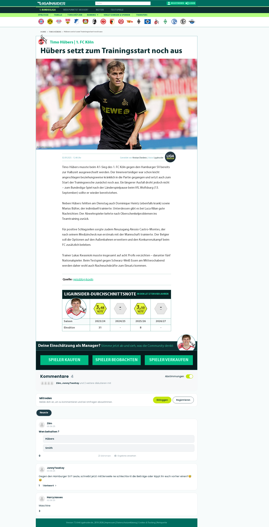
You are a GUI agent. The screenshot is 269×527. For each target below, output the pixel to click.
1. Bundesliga (47, 10)
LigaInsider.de (86, 523)
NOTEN (100, 10)
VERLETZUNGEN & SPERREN (117, 15)
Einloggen (162, 399)
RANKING (91, 15)
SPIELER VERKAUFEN (168, 360)
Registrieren (183, 399)
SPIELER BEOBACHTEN (116, 360)
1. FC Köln (85, 42)
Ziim (49, 423)
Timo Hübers (61, 42)
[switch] (189, 376)
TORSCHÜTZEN (74, 15)
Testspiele (117, 10)
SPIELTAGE (43, 15)
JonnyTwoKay (55, 468)
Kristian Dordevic (140, 158)
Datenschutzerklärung (126, 523)
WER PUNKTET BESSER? (75, 10)
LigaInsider (158, 158)
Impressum (110, 523)
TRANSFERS (141, 15)
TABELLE (58, 15)
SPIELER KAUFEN (64, 360)
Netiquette (162, 523)
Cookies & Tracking (146, 523)
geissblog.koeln (83, 279)
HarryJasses (55, 497)
